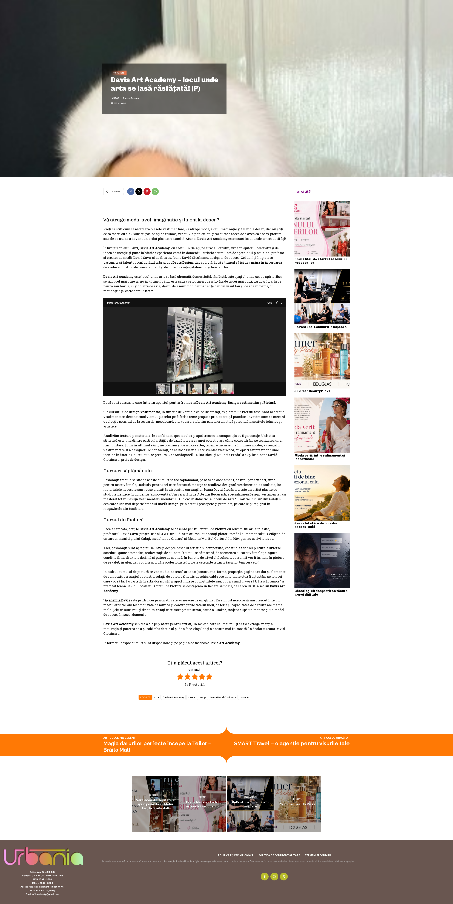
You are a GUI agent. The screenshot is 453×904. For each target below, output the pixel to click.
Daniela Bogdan (131, 98)
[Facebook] (130, 191)
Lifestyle (297, 799)
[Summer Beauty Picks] (322, 360)
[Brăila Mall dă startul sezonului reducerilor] (322, 229)
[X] (138, 191)
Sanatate (250, 797)
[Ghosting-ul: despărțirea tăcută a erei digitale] (322, 560)
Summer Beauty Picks (312, 391)
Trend (202, 797)
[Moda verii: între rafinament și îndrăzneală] (322, 425)
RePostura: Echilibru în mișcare (320, 327)
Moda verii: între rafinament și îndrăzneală (319, 457)
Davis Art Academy (173, 697)
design (203, 697)
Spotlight (155, 795)
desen (191, 697)
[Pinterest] (147, 191)
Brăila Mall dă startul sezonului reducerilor (320, 261)
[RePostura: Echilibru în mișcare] (322, 296)
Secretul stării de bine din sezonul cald (315, 525)
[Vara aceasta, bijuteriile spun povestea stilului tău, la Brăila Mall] (155, 804)
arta (156, 697)
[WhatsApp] (155, 191)
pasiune (244, 697)
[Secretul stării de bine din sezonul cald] (322, 493)
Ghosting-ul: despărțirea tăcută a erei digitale (321, 592)
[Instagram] (274, 876)
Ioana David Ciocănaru (223, 697)
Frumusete (118, 73)
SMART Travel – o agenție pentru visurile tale (292, 743)
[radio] (180, 677)
